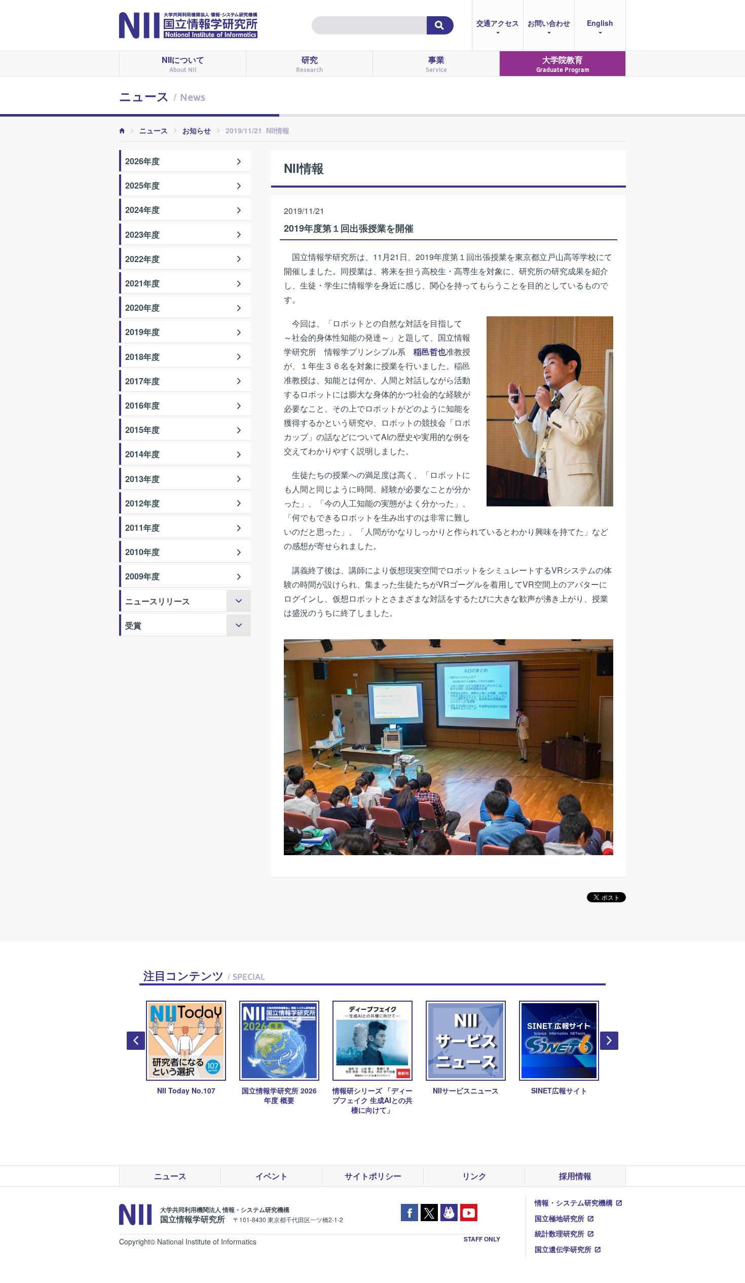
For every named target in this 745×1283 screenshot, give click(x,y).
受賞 (133, 625)
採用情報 (575, 1176)
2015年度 (142, 429)
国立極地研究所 (559, 1218)
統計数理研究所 (559, 1233)
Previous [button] (136, 1041)
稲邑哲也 (430, 351)
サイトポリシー (373, 1176)
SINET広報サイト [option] (470, 1090)
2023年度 (142, 234)
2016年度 (142, 405)
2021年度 (142, 283)
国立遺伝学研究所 (563, 1249)
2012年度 (142, 503)
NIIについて (183, 64)
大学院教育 (562, 64)
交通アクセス (497, 23)
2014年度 (142, 454)
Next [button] (609, 1041)
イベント (271, 1176)
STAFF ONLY (482, 1238)
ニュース (153, 130)
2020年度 (142, 307)
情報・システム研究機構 (574, 1202)
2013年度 (142, 479)
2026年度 (142, 161)
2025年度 (142, 185)
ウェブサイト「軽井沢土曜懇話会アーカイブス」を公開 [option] (564, 1100)
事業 (436, 64)
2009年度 (142, 576)
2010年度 (142, 552)
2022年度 (142, 259)
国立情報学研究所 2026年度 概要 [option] (190, 1095)
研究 (309, 64)
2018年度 (142, 356)
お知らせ (196, 130)
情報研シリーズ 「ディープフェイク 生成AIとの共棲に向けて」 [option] (284, 1100)
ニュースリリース (157, 601)
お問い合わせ (549, 23)
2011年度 (142, 527)
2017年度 (142, 381)
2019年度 (142, 332)
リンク (474, 1176)
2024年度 (142, 209)
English (600, 23)
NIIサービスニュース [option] (377, 1090)
